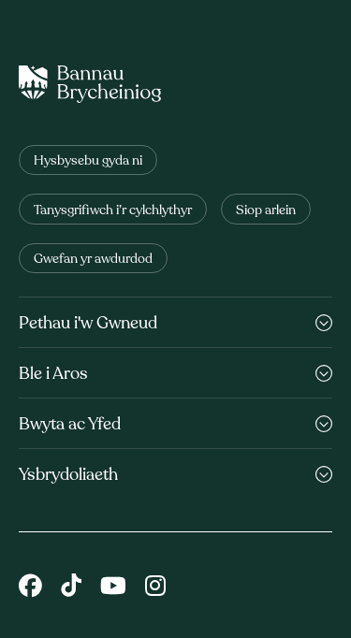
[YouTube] (113, 587)
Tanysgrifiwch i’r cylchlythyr (113, 211)
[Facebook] (30, 587)
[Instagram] (155, 587)
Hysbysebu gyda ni (88, 161)
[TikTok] (71, 587)
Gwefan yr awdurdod (93, 260)
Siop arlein (266, 211)
